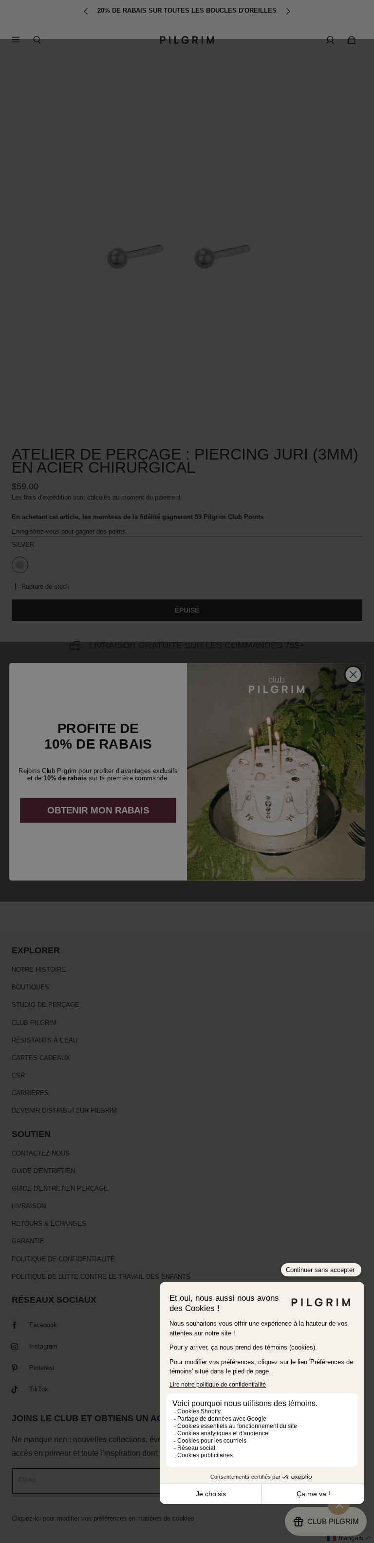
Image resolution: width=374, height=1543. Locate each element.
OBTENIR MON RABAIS (98, 810)
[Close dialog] (353, 674)
